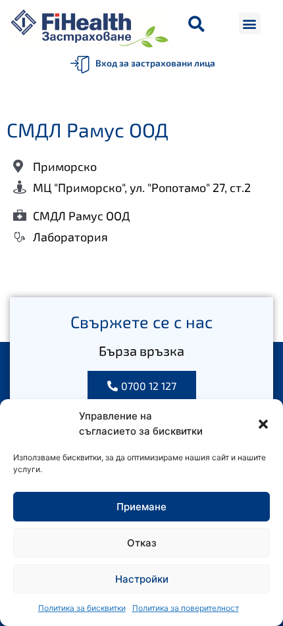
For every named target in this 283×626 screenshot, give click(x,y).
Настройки (141, 579)
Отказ (142, 543)
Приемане (141, 506)
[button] (263, 424)
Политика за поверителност (185, 608)
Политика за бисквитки (82, 608)
